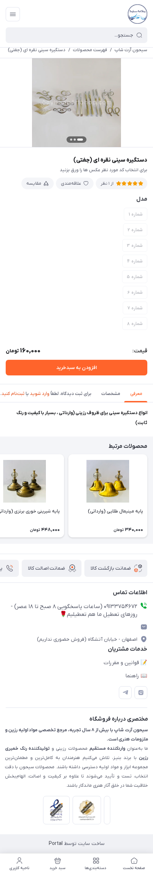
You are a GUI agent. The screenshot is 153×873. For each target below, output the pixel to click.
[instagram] (140, 692)
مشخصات (110, 394)
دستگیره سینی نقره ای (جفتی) (36, 50)
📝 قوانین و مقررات (125, 662)
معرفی (136, 394)
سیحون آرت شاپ (131, 50)
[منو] (13, 14)
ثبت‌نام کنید (13, 394)
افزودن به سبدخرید (76, 367)
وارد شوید (39, 394)
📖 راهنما (136, 675)
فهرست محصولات (90, 50)
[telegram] (125, 692)
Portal (56, 843)
